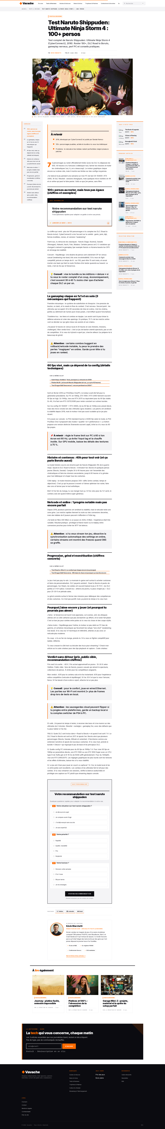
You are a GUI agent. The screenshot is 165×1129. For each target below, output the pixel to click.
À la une (40, 3)
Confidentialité (26, 1111)
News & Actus (78, 3)
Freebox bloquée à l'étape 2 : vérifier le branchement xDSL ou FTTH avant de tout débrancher (133, 166)
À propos (24, 1102)
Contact (24, 1105)
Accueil (24, 9)
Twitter (60, 911)
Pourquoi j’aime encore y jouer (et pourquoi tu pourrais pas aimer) (34, 186)
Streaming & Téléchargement (78, 1091)
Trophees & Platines (91, 3)
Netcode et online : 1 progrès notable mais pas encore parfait (33, 170)
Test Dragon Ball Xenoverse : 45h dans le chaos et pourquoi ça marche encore (78, 573)
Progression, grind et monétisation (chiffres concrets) (33, 178)
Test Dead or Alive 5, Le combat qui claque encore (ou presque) (73, 570)
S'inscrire (69, 1046)
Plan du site (25, 1115)
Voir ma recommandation (79, 894)
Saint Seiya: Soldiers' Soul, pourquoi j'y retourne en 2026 (71, 379)
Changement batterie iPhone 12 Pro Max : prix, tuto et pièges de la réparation (133, 193)
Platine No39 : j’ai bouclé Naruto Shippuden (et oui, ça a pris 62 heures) (75, 382)
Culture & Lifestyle (74, 1088)
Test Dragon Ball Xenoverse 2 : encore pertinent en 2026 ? (71, 385)
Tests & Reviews (51, 3)
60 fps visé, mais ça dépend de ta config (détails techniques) (33, 153)
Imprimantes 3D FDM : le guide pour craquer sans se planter (133, 222)
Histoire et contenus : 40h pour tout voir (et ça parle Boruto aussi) (33, 161)
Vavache (28, 3)
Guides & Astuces (65, 3)
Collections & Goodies (108, 3)
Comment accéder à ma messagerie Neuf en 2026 (133, 180)
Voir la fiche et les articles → (75, 956)
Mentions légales (27, 1108)
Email (81, 911)
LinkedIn (71, 911)
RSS (123, 1081)
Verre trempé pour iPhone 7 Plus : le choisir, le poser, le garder (132, 208)
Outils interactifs (126, 1074)
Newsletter (125, 1078)
